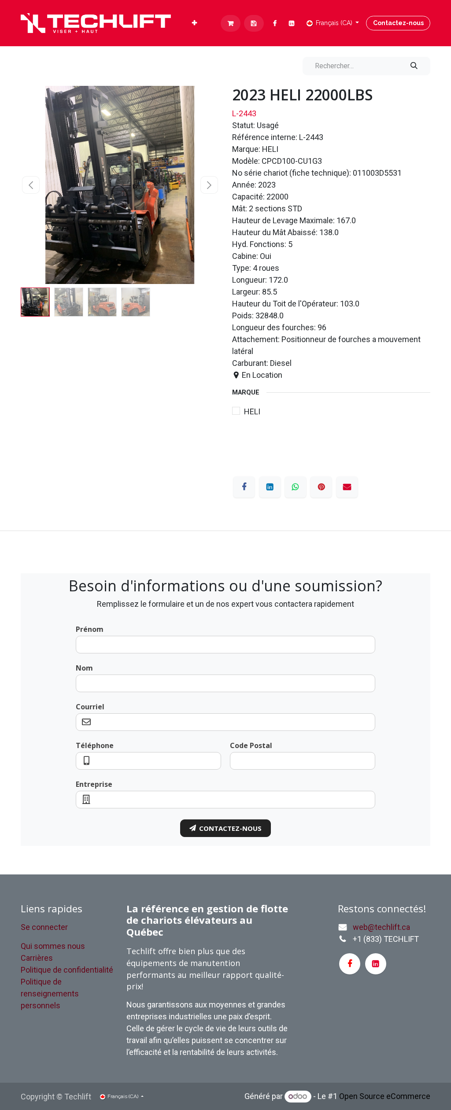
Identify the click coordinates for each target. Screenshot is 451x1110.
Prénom (90, 629)
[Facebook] (275, 23)
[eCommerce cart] (254, 23)
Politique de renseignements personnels (50, 993)
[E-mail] (347, 487)
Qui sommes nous (53, 946)
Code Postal (251, 745)
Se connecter (44, 927)
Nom (84, 667)
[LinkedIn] (291, 23)
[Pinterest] (321, 487)
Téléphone (95, 745)
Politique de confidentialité (67, 969)
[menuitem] (194, 23)
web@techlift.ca (381, 927)
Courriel (90, 706)
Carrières (37, 957)
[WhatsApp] (295, 487)
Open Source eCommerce (384, 1096)
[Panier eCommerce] (230, 23)
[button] (31, 185)
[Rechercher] (414, 66)
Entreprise (94, 784)
